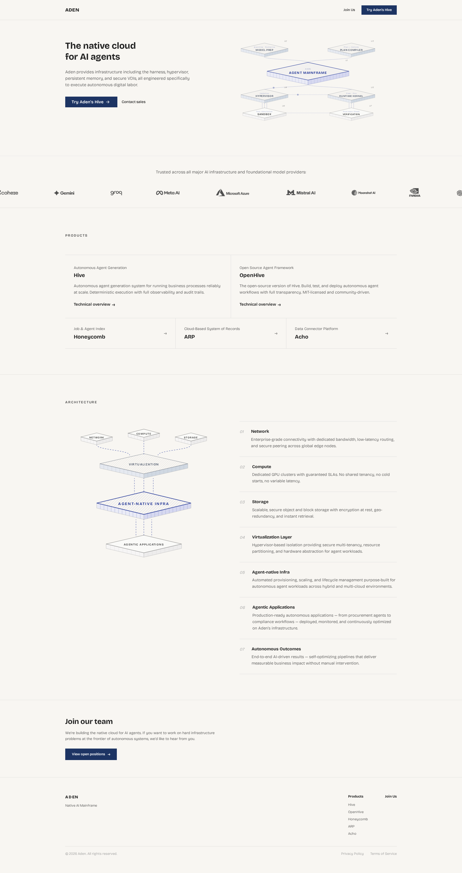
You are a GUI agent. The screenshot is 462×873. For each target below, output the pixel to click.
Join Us (349, 10)
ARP (351, 827)
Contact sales (133, 102)
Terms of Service (383, 854)
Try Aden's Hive (379, 10)
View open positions (91, 754)
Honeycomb (358, 819)
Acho (352, 834)
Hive (351, 805)
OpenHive (356, 812)
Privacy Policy (352, 854)
